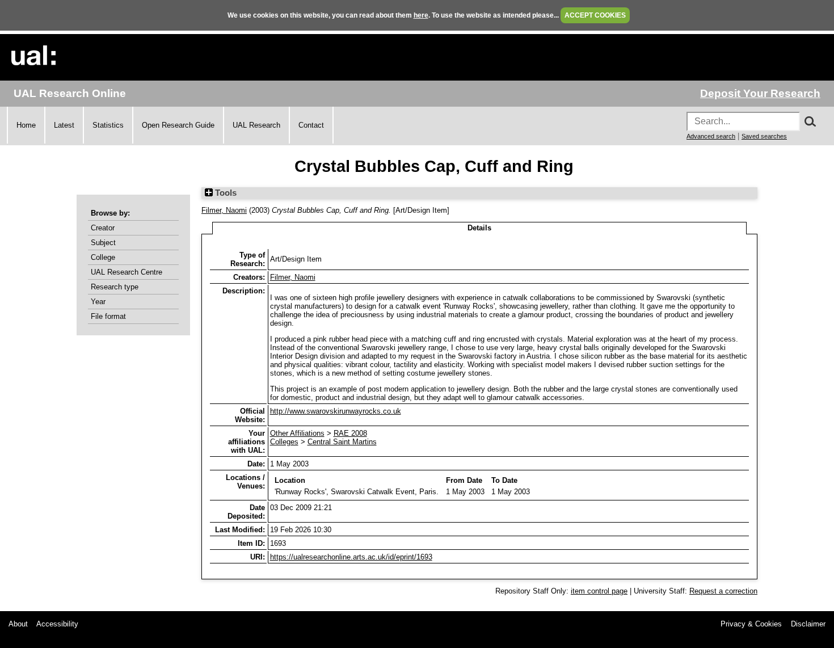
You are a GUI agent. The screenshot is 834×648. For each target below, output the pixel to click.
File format (108, 316)
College (103, 257)
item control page (599, 591)
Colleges (284, 441)
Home (26, 125)
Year (98, 301)
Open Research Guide (178, 125)
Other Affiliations (297, 433)
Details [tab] (479, 228)
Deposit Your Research (760, 93)
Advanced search (710, 136)
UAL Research (256, 125)
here (421, 15)
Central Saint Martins (342, 441)
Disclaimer (808, 624)
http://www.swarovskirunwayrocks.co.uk (335, 411)
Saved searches (764, 136)
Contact (311, 125)
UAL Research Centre (126, 272)
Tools (225, 192)
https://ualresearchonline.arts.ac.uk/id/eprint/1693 (351, 557)
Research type (114, 287)
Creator (103, 228)
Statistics (108, 125)
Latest (64, 125)
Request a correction (723, 591)
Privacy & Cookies (751, 624)
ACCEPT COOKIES (595, 15)
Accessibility (57, 624)
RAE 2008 (350, 433)
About (18, 624)
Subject (103, 242)
